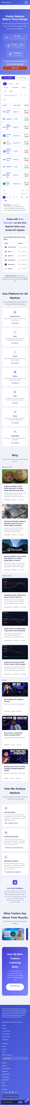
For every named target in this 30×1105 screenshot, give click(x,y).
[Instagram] (13, 1092)
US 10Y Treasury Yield (8, 150)
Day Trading (23, 77)
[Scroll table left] (21, 95)
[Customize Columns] (4, 99)
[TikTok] (3, 1092)
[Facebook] (9, 1092)
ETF (5, 91)
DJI (7, 185)
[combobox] (11, 95)
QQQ (7, 177)
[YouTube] (6, 1092)
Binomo (4, 1085)
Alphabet (9, 158)
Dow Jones (8, 182)
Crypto (11, 83)
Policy (10, 1102)
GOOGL (8, 160)
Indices (24, 87)
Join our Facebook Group (10, 1096)
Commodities (15, 87)
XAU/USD (8, 144)
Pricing (4, 1028)
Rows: (4, 190)
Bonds (11, 91)
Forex (17, 83)
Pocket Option (6, 1068)
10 (21, 197)
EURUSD (8, 119)
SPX (7, 136)
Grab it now (15, 68)
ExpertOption (6, 1074)
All (5, 83)
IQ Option (5, 1071)
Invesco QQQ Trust (8, 174)
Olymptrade (5, 1077)
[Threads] (16, 1092)
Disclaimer (5, 1039)
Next (6, 200)
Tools (3, 1052)
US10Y (8, 153)
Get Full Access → (15, 987)
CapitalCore (5, 1080)
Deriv (3, 1082)
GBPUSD (8, 166)
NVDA (7, 112)
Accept (20, 1102)
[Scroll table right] (24, 95)
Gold (7, 142)
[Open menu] (26, 2)
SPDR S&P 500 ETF (8, 126)
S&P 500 (8, 134)
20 (27, 197)
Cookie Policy (6, 1031)
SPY (7, 129)
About (4, 1046)
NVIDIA (8, 110)
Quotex (4, 1065)
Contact (4, 1049)
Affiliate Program (7, 1055)
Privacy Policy (6, 1034)
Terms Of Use (6, 1036)
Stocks (6, 87)
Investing (9, 77)
